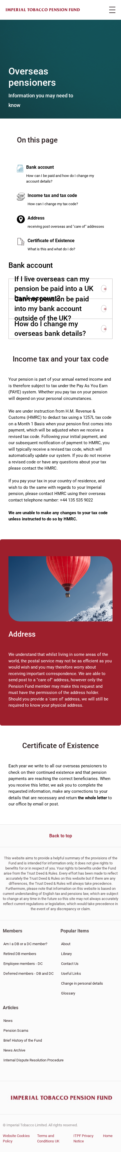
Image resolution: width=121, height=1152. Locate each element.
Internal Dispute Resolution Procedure (33, 1060)
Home (108, 1136)
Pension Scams (15, 1030)
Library (66, 954)
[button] (104, 288)
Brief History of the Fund (22, 1040)
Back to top (60, 835)
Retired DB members (19, 954)
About (65, 944)
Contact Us (70, 964)
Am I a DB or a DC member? (25, 944)
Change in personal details (82, 983)
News (8, 1021)
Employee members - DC (22, 964)
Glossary (68, 993)
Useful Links (71, 973)
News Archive (14, 1050)
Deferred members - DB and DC (28, 973)
